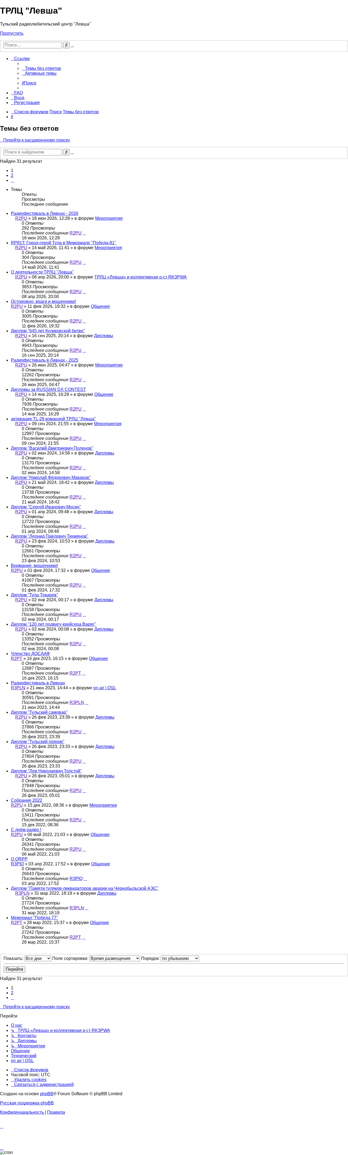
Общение (100, 306)
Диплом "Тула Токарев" (34, 595)
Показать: (14, 958)
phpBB (46, 1093)
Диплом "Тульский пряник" (37, 741)
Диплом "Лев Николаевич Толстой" (46, 771)
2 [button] (12, 175)
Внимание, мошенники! (34, 565)
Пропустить (11, 33)
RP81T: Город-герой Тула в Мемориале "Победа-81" (63, 242)
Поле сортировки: (70, 958)
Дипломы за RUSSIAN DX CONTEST (48, 389)
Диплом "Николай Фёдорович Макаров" (51, 477)
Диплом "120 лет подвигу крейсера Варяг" (53, 624)
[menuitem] (41, 68)
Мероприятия (109, 218)
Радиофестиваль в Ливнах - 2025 (44, 360)
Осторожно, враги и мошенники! (43, 301)
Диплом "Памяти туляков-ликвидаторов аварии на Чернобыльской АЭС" (85, 888)
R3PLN (18, 688)
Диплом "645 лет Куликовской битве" (48, 330)
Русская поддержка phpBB (27, 1103)
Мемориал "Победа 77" (34, 917)
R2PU (21, 218)
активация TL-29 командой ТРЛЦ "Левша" (53, 419)
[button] (12, 180)
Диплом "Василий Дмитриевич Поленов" (52, 448)
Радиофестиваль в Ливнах (38, 683)
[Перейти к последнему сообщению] (84, 233)
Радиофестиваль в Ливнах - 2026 (44, 213)
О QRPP (19, 859)
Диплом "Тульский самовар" (39, 712)
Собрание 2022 (26, 800)
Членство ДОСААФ (30, 653)
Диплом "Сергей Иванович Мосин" (46, 507)
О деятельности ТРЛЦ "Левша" (42, 272)
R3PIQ (17, 864)
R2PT (16, 658)
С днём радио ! (26, 829)
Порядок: (151, 958)
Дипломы (103, 335)
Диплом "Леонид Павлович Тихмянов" (49, 536)
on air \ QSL (104, 688)
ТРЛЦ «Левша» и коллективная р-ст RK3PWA (140, 277)
